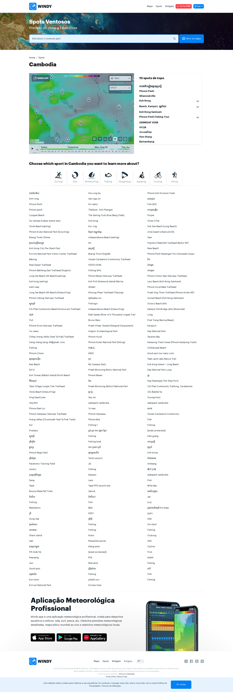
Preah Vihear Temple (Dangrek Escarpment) (110, 326)
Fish (149, 420)
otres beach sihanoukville (160, 232)
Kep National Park (156, 331)
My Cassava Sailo (97, 364)
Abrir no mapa (193, 39)
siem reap (34, 287)
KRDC (91, 353)
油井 (31, 315)
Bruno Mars (94, 320)
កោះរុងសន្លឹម (152, 210)
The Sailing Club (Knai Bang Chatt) (106, 215)
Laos (90, 480)
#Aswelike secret (97, 541)
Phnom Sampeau (97, 414)
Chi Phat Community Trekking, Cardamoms (169, 386)
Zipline (151, 546)
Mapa (150, 6)
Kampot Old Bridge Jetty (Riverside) (166, 309)
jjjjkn (150, 513)
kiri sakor (93, 204)
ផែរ (89, 381)
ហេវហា (150, 558)
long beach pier (37, 397)
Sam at (91, 491)
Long (150, 315)
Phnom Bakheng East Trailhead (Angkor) (50, 270)
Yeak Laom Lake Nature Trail (161, 359)
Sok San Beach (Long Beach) (162, 226)
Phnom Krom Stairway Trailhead (45, 326)
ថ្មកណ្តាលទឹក (93, 453)
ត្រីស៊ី (90, 519)
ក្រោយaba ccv (95, 298)
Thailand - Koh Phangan (100, 210)
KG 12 (32, 370)
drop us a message (126, 674)
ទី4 (148, 259)
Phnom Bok (94, 420)
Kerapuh (151, 326)
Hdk (149, 519)
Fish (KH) (152, 204)
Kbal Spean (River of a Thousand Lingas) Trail (111, 315)
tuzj (149, 502)
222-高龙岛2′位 (154, 392)
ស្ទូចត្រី (32, 436)
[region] (82, 108)
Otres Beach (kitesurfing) (42, 392)
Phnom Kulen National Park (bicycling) (49, 232)
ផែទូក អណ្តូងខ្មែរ (95, 232)
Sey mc (92, 397)
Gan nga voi (94, 199)
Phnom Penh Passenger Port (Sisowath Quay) (170, 254)
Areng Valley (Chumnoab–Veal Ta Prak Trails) (52, 420)
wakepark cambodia (98, 403)
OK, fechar (181, 685)
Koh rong (34, 199)
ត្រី (30, 513)
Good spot (34, 569)
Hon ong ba (94, 193)
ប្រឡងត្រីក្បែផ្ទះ (35, 475)
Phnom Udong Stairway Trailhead (46, 298)
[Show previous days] (37, 150)
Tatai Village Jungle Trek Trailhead (47, 386)
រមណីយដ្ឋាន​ (152, 491)
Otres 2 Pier (153, 221)
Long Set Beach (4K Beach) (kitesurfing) (50, 293)
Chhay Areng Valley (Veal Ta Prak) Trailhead (51, 337)
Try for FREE (185, 6)
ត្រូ (148, 375)
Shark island (35, 535)
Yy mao (92, 408)
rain (31, 563)
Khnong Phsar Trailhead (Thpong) (105, 293)
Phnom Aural (95, 337)
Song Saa (34, 519)
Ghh (149, 541)
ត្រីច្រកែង (92, 569)
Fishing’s (93, 304)
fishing (151, 563)
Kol (30, 425)
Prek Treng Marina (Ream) (160, 320)
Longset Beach (36, 215)
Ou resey (34, 331)
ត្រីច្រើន (32, 442)
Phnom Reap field (38, 453)
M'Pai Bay (152, 486)
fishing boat (94, 442)
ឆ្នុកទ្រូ (31, 447)
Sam (149, 237)
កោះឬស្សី (151, 442)
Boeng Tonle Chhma (39, 237)
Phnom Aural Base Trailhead (161, 287)
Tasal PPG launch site (99, 486)
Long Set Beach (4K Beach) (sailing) (47, 276)
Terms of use (122, 676)
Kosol (91, 535)
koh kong (93, 221)
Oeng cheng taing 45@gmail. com (47, 342)
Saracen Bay (153, 337)
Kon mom (34, 580)
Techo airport (95, 458)
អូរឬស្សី (91, 248)
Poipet (150, 215)
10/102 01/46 (94, 265)
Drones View (94, 585)
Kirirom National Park (40, 585)
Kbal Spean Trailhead (40, 265)
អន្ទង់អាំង (33, 574)
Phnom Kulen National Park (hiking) (106, 342)
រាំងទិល (32, 497)
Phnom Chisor (36, 353)
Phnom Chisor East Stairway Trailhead (167, 276)
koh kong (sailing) (38, 281)
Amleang (152, 464)
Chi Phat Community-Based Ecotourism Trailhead (54, 309)
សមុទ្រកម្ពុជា (34, 546)
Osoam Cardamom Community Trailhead (109, 259)
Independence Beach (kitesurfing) (106, 309)
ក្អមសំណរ (33, 524)
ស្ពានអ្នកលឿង (34, 359)
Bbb (90, 508)
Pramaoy (33, 431)
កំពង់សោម (151, 458)
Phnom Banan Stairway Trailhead (105, 276)
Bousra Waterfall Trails (41, 491)
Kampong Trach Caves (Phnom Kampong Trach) (171, 342)
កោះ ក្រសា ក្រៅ (94, 447)
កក (89, 243)
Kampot (92, 475)
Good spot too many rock (160, 353)
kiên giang (152, 436)
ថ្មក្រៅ (149, 447)
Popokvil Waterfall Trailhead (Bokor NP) (168, 243)
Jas (148, 497)
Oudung (151, 535)
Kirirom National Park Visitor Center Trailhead (53, 254)
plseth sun (93, 580)
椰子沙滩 (151, 469)
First (149, 552)
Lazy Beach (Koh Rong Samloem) (164, 281)
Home (32, 58)
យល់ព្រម (151, 199)
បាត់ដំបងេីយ (34, 193)
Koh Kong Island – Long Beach (163, 364)
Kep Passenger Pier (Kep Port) (162, 381)
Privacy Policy (111, 676)
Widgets (169, 6)
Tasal (31, 486)
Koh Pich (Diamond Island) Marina (105, 281)
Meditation (34, 508)
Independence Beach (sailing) (103, 237)
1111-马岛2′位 (35, 552)
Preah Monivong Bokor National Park (107, 370)
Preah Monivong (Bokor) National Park (108, 386)
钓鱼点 (91, 348)
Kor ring (92, 226)
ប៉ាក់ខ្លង (150, 265)
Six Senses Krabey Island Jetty (45, 221)
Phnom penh (35, 210)
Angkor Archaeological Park (103, 331)
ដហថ (149, 408)
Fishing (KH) (94, 270)
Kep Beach (34, 364)
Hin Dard (152, 524)
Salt (31, 541)
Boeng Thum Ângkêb (99, 254)
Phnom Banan (95, 375)
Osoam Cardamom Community (163, 414)
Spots (159, 6)
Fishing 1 (92, 425)
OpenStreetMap (118, 143)
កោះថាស (33, 530)
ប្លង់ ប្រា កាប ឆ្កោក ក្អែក (97, 431)
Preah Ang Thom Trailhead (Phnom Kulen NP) (170, 293)
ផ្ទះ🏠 (90, 392)
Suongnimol (153, 397)
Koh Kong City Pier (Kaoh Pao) (44, 248)
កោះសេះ (91, 287)
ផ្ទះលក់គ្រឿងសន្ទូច (36, 243)
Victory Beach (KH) (157, 304)
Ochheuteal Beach (156, 348)
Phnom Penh (35, 204)
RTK (90, 558)
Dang (32, 480)
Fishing (33, 348)
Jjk (89, 464)
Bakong (33, 259)
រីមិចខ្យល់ (33, 381)
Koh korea (152, 453)
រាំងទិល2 (92, 497)
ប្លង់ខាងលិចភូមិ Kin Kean (158, 508)
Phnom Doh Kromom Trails (161, 193)
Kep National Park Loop (159, 370)
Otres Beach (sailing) (40, 226)
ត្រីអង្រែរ (32, 458)
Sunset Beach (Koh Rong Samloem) (165, 298)
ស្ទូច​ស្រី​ (32, 304)
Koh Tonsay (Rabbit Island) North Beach (49, 375)
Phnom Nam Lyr (37, 408)
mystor (32, 469)
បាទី (149, 569)
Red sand (93, 563)
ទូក (89, 359)
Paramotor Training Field (42, 464)
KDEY (91, 513)
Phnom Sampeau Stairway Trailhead (47, 414)
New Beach (153, 248)
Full (31, 320)
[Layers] (94, 139)
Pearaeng (34, 558)
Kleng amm (94, 546)
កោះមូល (150, 270)
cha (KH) (33, 403)
